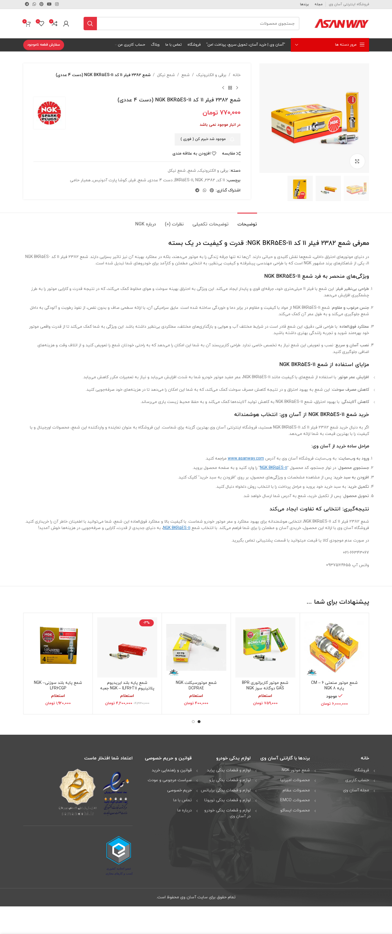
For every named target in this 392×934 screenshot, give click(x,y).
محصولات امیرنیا (295, 780)
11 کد (221, 180)
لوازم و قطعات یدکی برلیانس (226, 790)
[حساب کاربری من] (66, 23)
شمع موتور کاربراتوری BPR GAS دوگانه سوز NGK (265, 685)
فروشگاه (361, 770)
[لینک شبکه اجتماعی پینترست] (41, 4)
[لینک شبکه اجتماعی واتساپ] (34, 4)
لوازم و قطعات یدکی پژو (230, 780)
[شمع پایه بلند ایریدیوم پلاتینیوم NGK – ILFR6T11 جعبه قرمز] (127, 647)
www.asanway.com (246, 458)
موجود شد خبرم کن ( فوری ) (203, 139)
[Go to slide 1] (199, 721)
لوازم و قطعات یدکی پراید (229, 770)
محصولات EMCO (295, 800)
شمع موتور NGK (296, 770)
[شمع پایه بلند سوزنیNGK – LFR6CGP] (58, 647)
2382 (210, 180)
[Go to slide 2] (193, 721)
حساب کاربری (357, 780)
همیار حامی (80, 180)
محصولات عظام (296, 790)
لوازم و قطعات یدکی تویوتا (227, 800)
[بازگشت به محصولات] (230, 87)
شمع (185, 75)
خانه (237, 75)
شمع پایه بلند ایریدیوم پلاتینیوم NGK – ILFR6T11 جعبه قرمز (127, 688)
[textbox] (196, 385)
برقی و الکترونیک (211, 75)
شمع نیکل (166, 75)
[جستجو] (90, 23)
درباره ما (184, 810)
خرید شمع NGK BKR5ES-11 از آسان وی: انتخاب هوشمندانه (301, 414)
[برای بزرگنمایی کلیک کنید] (357, 161)
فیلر (132, 180)
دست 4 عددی (160, 180)
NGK (199, 180)
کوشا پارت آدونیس (110, 180)
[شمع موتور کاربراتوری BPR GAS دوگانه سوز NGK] (265, 647)
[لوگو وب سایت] (341, 23)
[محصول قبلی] (237, 87)
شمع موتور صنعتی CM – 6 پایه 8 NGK (334, 685)
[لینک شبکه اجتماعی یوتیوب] (49, 4)
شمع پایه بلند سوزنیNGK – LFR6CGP (58, 685)
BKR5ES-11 (184, 180)
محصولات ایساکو (295, 810)
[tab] (247, 221)
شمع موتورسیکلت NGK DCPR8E (196, 685)
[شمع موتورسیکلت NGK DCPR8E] (196, 647)
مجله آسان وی (356, 790)
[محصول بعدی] (223, 87)
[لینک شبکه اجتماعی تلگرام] (27, 4)
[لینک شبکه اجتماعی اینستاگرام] (56, 4)
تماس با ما (182, 800)
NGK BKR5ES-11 (297, 364)
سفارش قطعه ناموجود (43, 44)
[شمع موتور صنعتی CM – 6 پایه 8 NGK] (334, 647)
